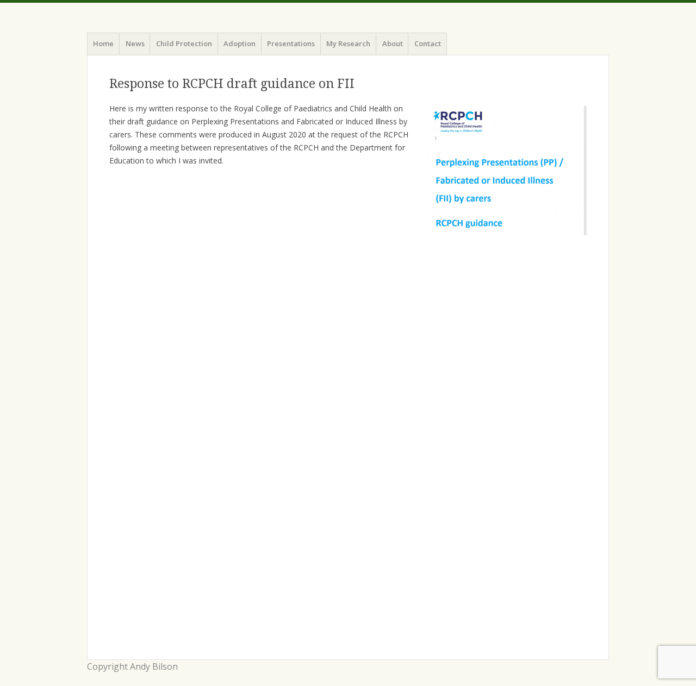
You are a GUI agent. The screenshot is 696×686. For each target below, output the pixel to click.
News (135, 43)
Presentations (291, 43)
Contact (427, 43)
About (392, 43)
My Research (348, 43)
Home (103, 43)
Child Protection (184, 43)
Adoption (239, 43)
